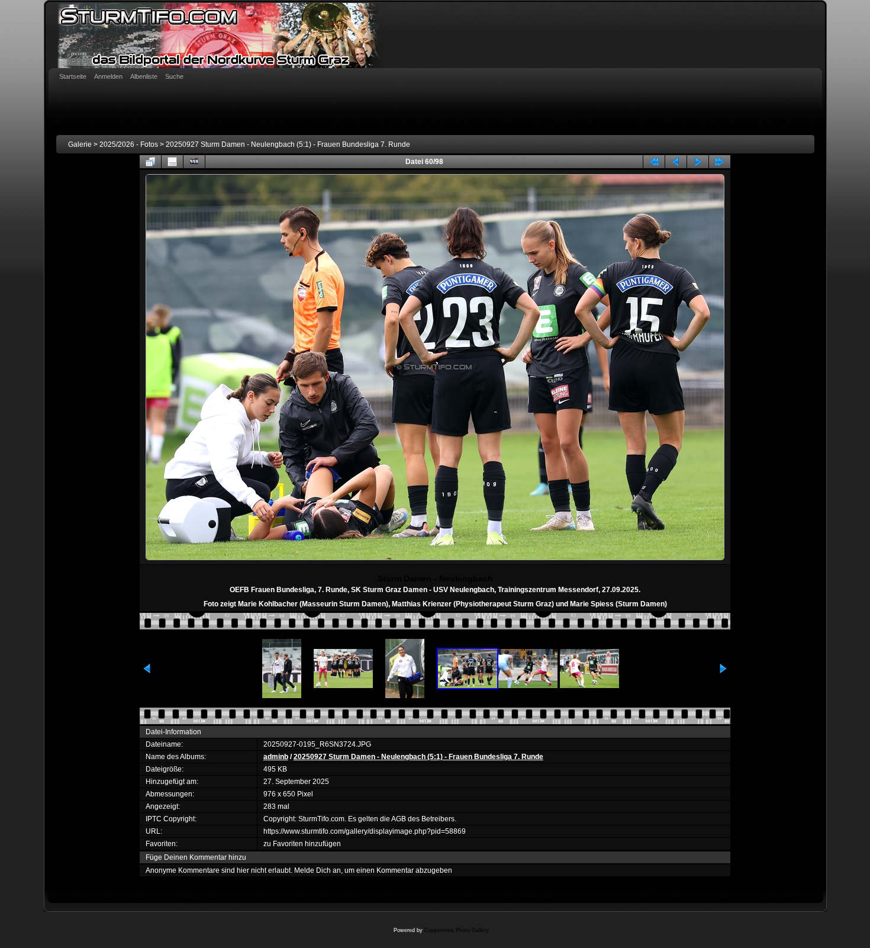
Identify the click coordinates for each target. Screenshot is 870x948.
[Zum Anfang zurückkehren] (654, 161)
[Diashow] (194, 161)
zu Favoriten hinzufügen (302, 844)
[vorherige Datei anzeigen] (676, 161)
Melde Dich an (317, 870)
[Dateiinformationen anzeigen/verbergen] (172, 161)
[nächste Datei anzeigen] (697, 161)
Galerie (80, 144)
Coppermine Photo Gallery (456, 930)
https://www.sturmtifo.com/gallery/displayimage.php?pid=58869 (364, 831)
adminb (275, 757)
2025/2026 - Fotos (128, 144)
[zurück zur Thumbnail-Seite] (150, 161)
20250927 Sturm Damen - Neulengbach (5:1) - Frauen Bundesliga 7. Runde (288, 144)
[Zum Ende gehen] (719, 161)
